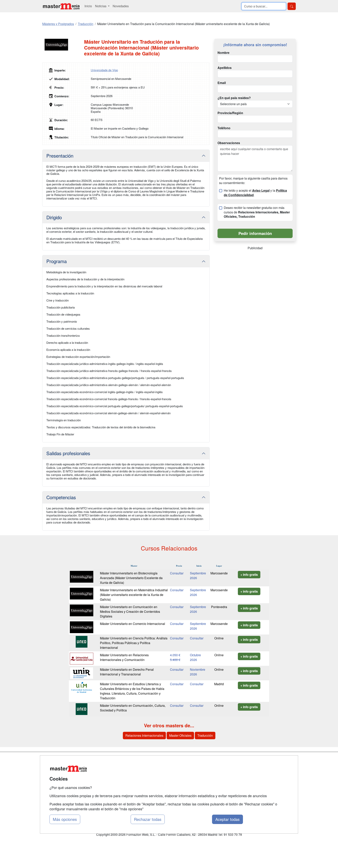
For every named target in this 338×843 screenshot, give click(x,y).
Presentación (59, 155)
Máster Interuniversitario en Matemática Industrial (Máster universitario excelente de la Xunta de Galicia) (134, 595)
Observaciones (229, 143)
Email (222, 83)
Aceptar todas (227, 819)
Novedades (121, 6)
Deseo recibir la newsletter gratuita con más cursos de (257, 212)
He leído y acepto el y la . (255, 192)
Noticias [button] (101, 6)
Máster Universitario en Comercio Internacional (132, 623)
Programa (56, 261)
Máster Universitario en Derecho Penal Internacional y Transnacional (127, 671)
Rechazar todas (147, 819)
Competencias (61, 497)
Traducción (205, 735)
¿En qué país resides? (234, 98)
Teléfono (224, 128)
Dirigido (54, 217)
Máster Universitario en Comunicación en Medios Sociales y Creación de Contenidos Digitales (130, 611)
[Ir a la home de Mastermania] (61, 6)
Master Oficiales (180, 735)
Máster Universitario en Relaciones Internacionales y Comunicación (124, 657)
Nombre (223, 53)
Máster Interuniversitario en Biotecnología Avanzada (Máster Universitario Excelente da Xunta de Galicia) (131, 578)
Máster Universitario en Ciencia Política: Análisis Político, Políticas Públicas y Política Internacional (133, 643)
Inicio (88, 6)
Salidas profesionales (68, 453)
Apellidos (225, 68)
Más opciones (65, 819)
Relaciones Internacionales (144, 735)
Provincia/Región (230, 113)
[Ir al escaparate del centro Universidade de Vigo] (63, 45)
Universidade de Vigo (104, 70)
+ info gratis (249, 574)
